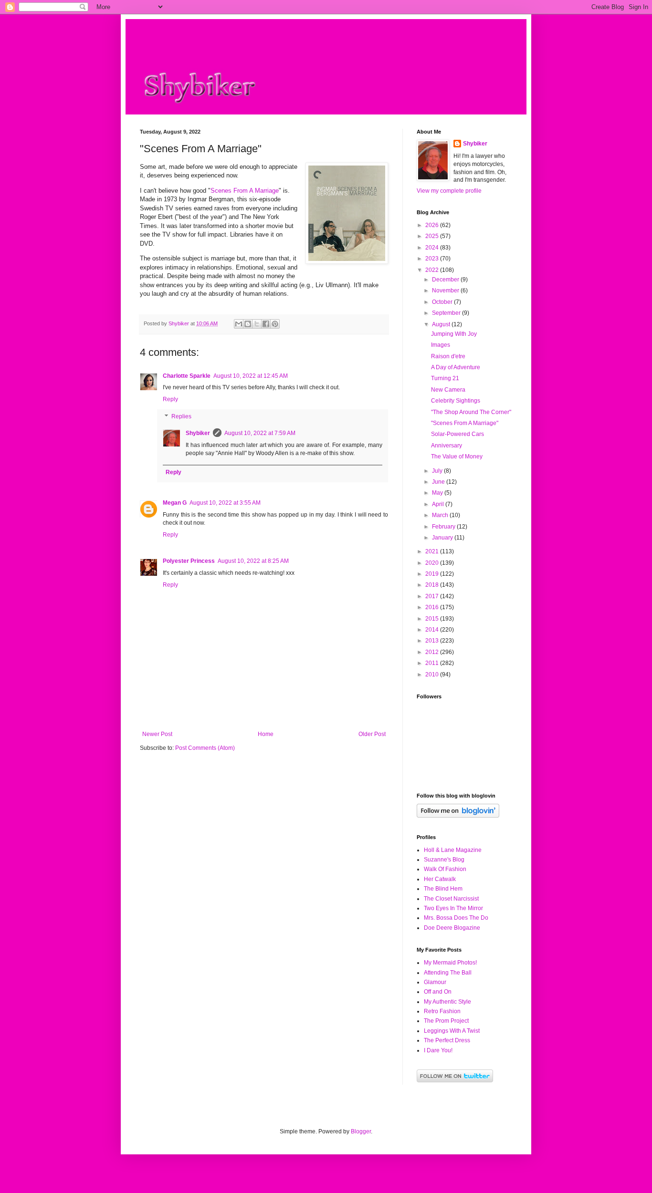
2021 (432, 551)
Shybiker (198, 433)
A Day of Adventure (455, 367)
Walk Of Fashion (445, 869)
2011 (432, 663)
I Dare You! (438, 1050)
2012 (432, 652)
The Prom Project (446, 1020)
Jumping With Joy (454, 334)
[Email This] (238, 324)
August (442, 324)
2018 (432, 584)
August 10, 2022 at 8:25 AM (253, 561)
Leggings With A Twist (452, 1030)
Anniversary (446, 445)
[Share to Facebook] (266, 324)
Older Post (372, 734)
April (438, 504)
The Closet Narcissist (451, 898)
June (439, 481)
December (446, 279)
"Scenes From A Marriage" (464, 423)
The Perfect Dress (447, 1040)
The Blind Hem (443, 888)
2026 (432, 225)
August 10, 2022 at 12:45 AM (250, 376)
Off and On (438, 991)
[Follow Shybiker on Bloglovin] (458, 815)
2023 (432, 258)
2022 (432, 270)
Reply (170, 399)
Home (265, 734)
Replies (181, 416)
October (443, 302)
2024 (432, 247)
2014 (432, 629)
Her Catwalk (440, 879)
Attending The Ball (448, 972)
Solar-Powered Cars (457, 434)
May (438, 492)
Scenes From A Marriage (244, 190)
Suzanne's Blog (444, 859)
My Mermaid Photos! (450, 962)
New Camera (448, 389)
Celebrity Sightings (455, 400)
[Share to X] (257, 324)
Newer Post (157, 734)
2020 (432, 563)
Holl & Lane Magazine (453, 850)
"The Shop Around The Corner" (471, 412)
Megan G (175, 502)
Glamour (435, 982)
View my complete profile (449, 190)
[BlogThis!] (247, 324)
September (447, 313)
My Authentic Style (447, 1001)
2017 (432, 596)
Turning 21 (445, 378)
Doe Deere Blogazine (452, 927)
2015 (432, 618)
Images (440, 345)
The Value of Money (457, 456)
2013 (432, 640)
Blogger (361, 1131)
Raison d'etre (448, 356)
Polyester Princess (189, 561)
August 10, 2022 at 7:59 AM (259, 433)
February (444, 526)
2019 (432, 574)
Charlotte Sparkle (186, 376)
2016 (432, 607)
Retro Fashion (442, 1011)
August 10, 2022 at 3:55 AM (225, 502)
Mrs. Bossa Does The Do (456, 917)
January (443, 537)
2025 (432, 236)
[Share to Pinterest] (275, 324)
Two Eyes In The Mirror (453, 908)
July (438, 470)
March (441, 515)
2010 (432, 674)
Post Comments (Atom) (205, 748)
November (446, 290)
